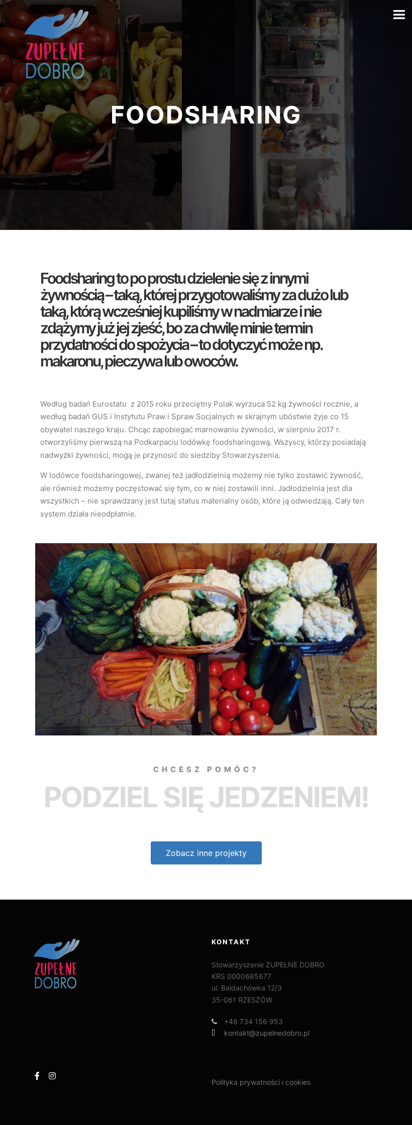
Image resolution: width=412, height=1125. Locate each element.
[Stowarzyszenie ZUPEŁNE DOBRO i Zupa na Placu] (55, 44)
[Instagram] (52, 1075)
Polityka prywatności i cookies (261, 1082)
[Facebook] (37, 1075)
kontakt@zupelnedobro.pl (267, 1033)
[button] (206, 852)
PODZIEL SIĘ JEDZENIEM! (206, 797)
